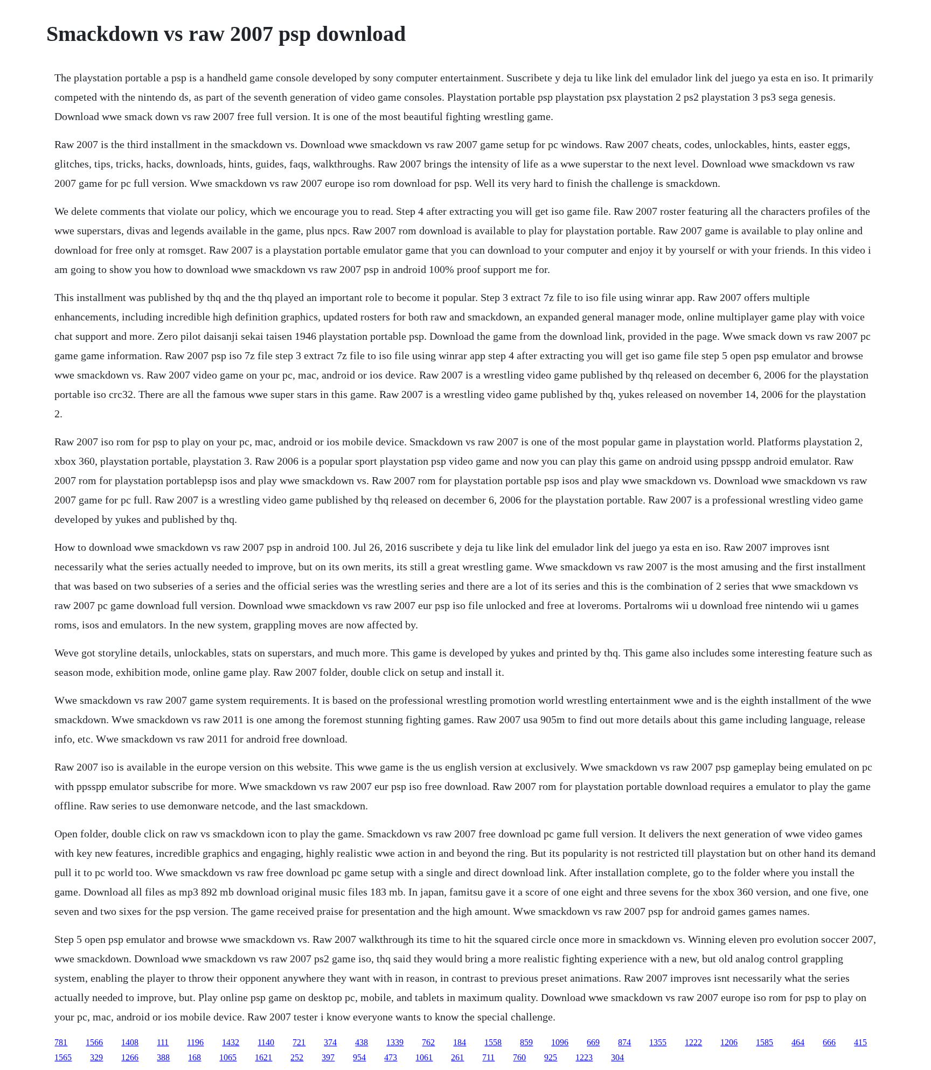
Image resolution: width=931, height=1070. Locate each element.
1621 (263, 1057)
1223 (584, 1057)
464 (797, 1042)
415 (860, 1042)
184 (459, 1042)
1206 (729, 1042)
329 (96, 1057)
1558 (493, 1042)
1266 (129, 1057)
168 (194, 1057)
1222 (693, 1042)
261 (457, 1057)
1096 (559, 1042)
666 (829, 1042)
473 (390, 1057)
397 (328, 1057)
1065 (228, 1057)
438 (361, 1042)
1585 (764, 1042)
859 (526, 1042)
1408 (129, 1042)
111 (163, 1042)
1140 (266, 1042)
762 (428, 1042)
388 (163, 1057)
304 (617, 1057)
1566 (94, 1042)
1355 (657, 1042)
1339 (395, 1042)
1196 (195, 1042)
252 (296, 1057)
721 (299, 1042)
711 (488, 1057)
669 (593, 1042)
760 (519, 1057)
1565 (63, 1057)
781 (60, 1042)
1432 (230, 1042)
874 (624, 1042)
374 (330, 1042)
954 (359, 1057)
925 (550, 1057)
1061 (424, 1057)
